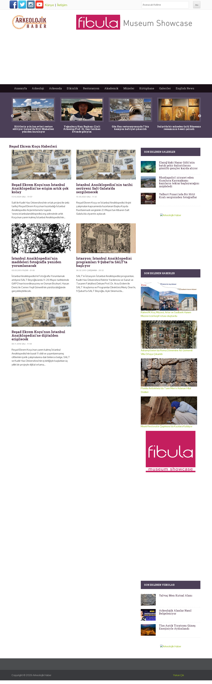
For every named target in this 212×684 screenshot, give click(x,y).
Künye (49, 5)
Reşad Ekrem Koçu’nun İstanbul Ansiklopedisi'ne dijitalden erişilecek (38, 335)
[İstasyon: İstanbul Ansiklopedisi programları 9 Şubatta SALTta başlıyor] (106, 238)
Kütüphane (146, 88)
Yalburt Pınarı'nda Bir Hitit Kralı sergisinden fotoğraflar (178, 195)
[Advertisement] (106, 59)
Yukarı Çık (178, 675)
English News (185, 88)
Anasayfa (20, 88)
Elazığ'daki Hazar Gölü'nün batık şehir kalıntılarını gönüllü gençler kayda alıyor (178, 165)
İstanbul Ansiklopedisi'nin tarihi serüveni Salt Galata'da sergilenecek (104, 188)
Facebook (14, 4)
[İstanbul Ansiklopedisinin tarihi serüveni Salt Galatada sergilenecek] (106, 165)
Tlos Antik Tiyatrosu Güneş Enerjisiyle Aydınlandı (177, 627)
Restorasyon (91, 88)
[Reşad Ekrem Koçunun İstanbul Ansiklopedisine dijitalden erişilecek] (41, 312)
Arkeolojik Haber (42, 675)
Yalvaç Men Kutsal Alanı (175, 595)
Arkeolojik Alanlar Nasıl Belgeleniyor (175, 612)
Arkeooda (55, 88)
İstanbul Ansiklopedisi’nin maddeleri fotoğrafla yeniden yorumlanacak (36, 262)
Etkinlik (72, 88)
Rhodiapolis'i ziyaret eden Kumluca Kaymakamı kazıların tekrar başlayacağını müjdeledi (179, 182)
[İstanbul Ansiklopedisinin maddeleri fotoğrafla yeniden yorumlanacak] (41, 238)
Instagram (31, 4)
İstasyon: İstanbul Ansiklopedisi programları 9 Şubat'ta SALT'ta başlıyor (104, 262)
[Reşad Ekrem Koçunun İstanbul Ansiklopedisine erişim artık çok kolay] (41, 165)
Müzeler (128, 88)
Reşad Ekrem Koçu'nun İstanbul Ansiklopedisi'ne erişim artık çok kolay (40, 188)
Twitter (22, 4)
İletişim (62, 5)
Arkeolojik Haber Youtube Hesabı (39, 4)
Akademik (111, 88)
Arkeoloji (38, 88)
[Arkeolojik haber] (29, 21)
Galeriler (165, 88)
